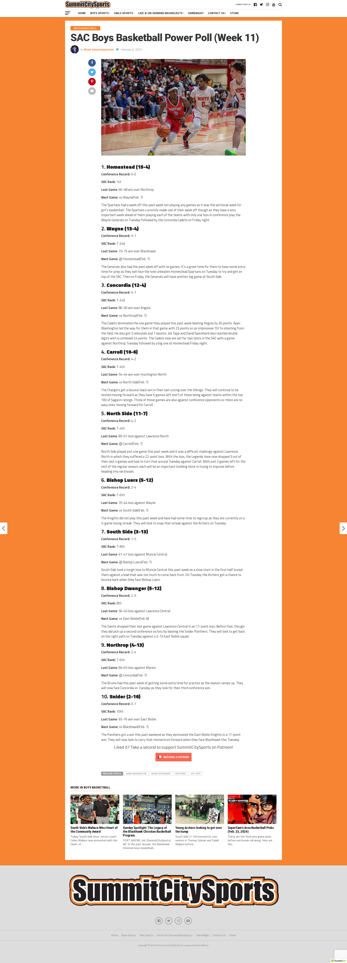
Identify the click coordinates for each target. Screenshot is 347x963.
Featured (180, 773)
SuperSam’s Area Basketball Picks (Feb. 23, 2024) (251, 830)
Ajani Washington (136, 773)
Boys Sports (99, 13)
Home (82, 13)
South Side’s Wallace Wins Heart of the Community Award (94, 830)
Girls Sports (123, 13)
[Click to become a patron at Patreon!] (173, 762)
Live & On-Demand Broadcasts (160, 13)
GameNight (196, 13)
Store (234, 13)
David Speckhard (160, 773)
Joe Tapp (196, 773)
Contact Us (216, 13)
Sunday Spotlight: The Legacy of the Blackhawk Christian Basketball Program (147, 831)
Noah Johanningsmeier (99, 49)
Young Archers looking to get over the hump (198, 830)
